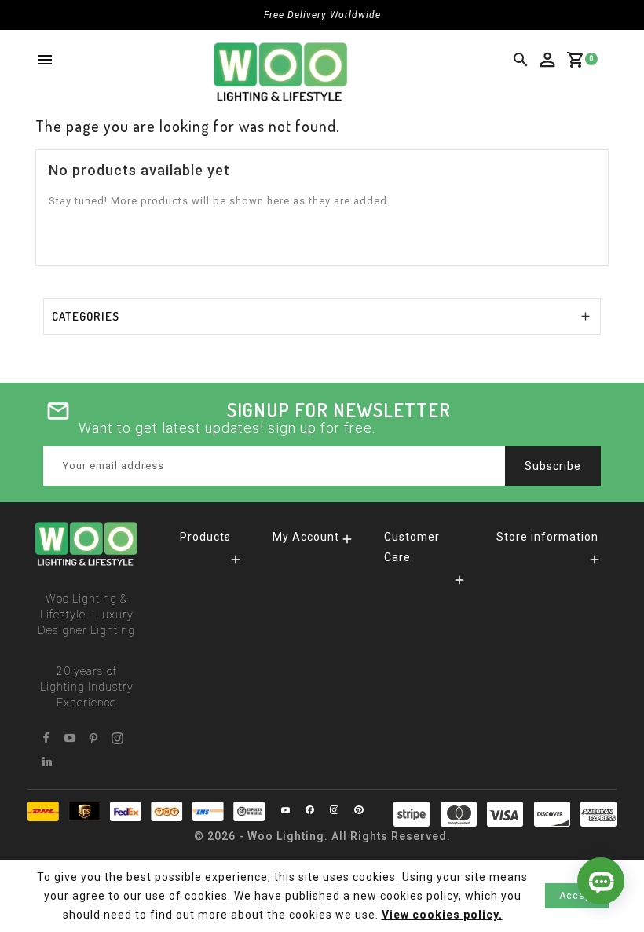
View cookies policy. (442, 914)
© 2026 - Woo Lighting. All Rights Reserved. (322, 836)
